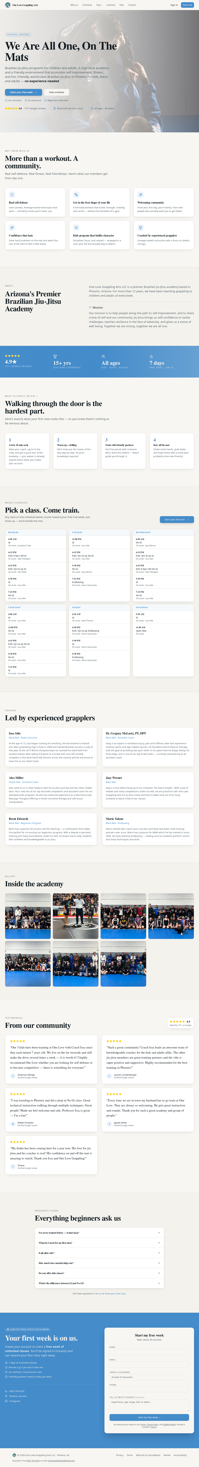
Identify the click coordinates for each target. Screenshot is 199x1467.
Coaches (110, 4)
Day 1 (99, 4)
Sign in (174, 4)
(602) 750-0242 (16, 1391)
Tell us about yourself (127, 1397)
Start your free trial (175, 519)
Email (112, 1359)
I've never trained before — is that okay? (59, 1232)
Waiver (167, 1455)
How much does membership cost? (56, 1263)
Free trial (187, 4)
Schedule (87, 4)
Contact (132, 4)
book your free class (115, 1293)
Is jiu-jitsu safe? (46, 1253)
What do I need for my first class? (55, 1243)
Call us (98, 1293)
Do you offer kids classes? (51, 1273)
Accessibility (180, 1455)
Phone (112, 1385)
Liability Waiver (169, 1424)
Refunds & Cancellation (148, 1455)
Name (112, 1347)
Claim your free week (21, 92)
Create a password (119, 1372)
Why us (74, 4)
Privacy (119, 1455)
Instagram (14, 1401)
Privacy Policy (152, 1424)
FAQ (122, 4)
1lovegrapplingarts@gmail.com (61, 1460)
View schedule (56, 92)
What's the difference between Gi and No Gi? (61, 1283)
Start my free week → (149, 1417)
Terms (143, 1424)
